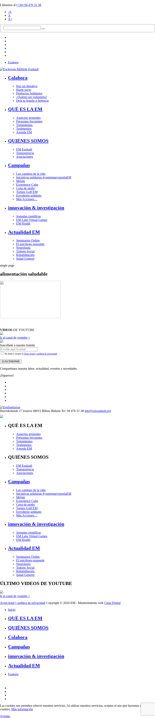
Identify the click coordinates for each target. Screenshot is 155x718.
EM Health (23, 223)
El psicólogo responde (30, 244)
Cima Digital (112, 603)
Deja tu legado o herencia (32, 100)
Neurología (23, 247)
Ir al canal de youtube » (15, 337)
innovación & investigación (36, 207)
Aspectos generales (28, 117)
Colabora (17, 77)
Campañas (19, 165)
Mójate (20, 181)
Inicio (11, 609)
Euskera (13, 62)
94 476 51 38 (28, 5)
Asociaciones (24, 156)
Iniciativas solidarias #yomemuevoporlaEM (43, 177)
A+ (10, 19)
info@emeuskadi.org (98, 411)
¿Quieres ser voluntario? (31, 97)
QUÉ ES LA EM (25, 109)
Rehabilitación (25, 255)
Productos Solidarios (29, 93)
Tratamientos (24, 125)
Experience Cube (27, 184)
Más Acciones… (26, 199)
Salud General (25, 258)
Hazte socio (23, 89)
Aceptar (5, 716)
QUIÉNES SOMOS (28, 140)
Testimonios (23, 128)
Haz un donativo (26, 86)
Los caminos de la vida (30, 173)
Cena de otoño (25, 188)
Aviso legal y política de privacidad (40, 353)
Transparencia (25, 153)
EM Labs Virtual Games (31, 220)
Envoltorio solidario (28, 195)
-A (10, 11)
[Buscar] (43, 28)
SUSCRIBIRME (11, 361)
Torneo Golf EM (27, 192)
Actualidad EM (24, 232)
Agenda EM (24, 132)
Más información (22, 709)
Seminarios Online (28, 240)
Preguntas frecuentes (29, 121)
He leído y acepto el (30, 353)
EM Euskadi (24, 149)
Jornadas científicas (28, 216)
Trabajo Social (25, 251)
